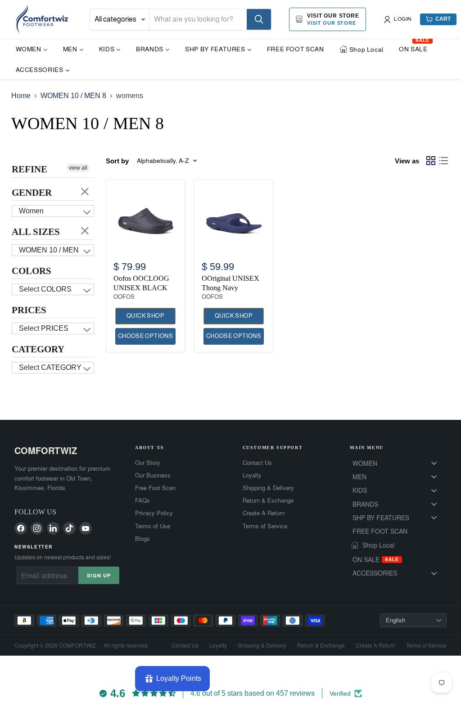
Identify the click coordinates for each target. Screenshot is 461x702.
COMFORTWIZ (45, 450)
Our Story (147, 463)
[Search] (259, 19)
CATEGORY (38, 349)
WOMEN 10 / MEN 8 (73, 95)
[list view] (443, 160)
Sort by (117, 161)
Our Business (153, 475)
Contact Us (257, 463)
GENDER (32, 192)
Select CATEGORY (50, 367)
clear (85, 191)
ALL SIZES (36, 231)
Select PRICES (43, 328)
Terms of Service (265, 526)
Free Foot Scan (155, 488)
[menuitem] (31, 48)
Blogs (142, 539)
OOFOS (124, 296)
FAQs (142, 500)
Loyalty (252, 475)
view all (78, 168)
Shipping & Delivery (268, 488)
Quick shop (145, 315)
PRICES (29, 310)
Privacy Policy (154, 513)
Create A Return (264, 513)
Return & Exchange (268, 500)
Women (31, 211)
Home (21, 95)
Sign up (99, 575)
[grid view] (431, 160)
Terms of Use (152, 526)
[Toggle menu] (434, 463)
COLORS (31, 271)
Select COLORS (45, 289)
